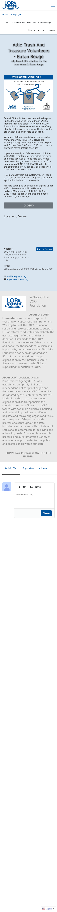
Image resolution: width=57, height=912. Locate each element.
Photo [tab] (37, 486)
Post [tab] (23, 486)
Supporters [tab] (28, 468)
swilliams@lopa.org (16, 276)
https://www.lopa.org (17, 279)
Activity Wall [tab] (11, 468)
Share (32, 30)
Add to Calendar (45, 249)
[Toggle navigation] (53, 5)
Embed (52, 30)
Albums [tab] (43, 468)
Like (42, 30)
